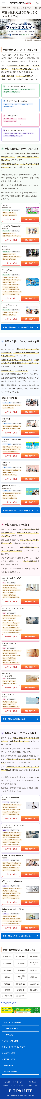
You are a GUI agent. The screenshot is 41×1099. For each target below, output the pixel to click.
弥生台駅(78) (34, 990)
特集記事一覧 (9, 1065)
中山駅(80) (7, 990)
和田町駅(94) (7, 963)
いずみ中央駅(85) (20, 977)
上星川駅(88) (20, 970)
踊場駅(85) (33, 977)
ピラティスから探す (11, 1041)
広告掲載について (32, 1085)
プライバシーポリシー (18, 1085)
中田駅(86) (7, 977)
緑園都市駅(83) (20, 984)
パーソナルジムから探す (13, 1022)
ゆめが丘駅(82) (34, 984)
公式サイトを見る (11, 219)
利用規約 (5, 1085)
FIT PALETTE (6, 8)
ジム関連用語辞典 (10, 1071)
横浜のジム (28, 8)
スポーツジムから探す (12, 1028)
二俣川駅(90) (7, 970)
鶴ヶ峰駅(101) (20, 956)
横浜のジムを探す (9, 1003)
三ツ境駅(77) (20, 996)
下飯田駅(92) (20, 963)
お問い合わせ (32, 1082)
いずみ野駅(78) (7, 996)
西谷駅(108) (7, 956)
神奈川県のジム (17, 8)
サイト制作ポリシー (19, 1082)
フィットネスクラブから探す (14, 1047)
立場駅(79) (20, 990)
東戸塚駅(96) (34, 956)
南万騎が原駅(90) (34, 963)
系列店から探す (9, 1059)
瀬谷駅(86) (33, 970)
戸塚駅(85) (7, 984)
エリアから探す (9, 1053)
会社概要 (7, 1082)
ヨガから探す (9, 1035)
